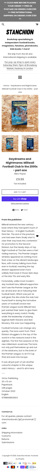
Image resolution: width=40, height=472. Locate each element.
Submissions (8, 442)
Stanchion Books (23, 456)
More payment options (20, 203)
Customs (6, 435)
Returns (5, 439)
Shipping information (12, 432)
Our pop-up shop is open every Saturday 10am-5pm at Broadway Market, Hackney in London (20, 65)
